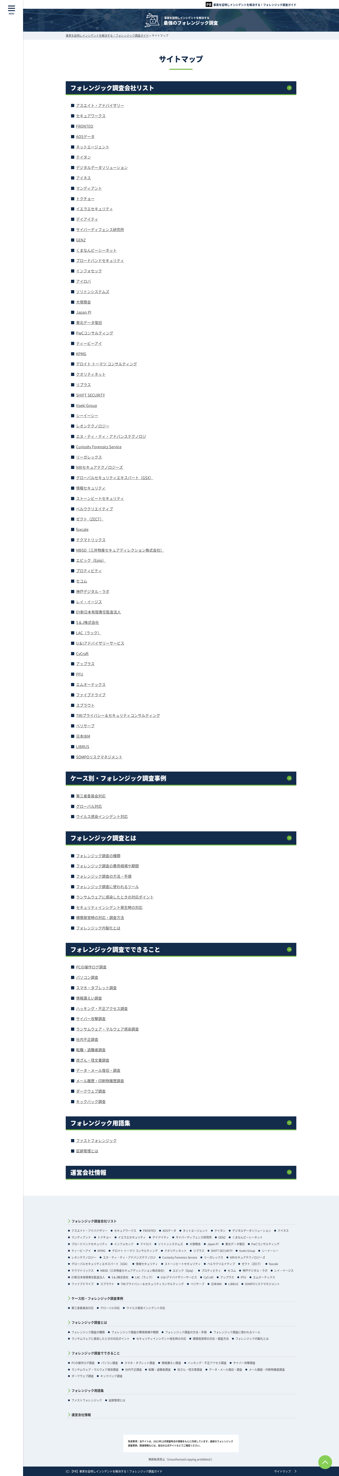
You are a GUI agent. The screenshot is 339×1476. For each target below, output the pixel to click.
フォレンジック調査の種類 (98, 855)
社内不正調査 (87, 1039)
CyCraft (82, 653)
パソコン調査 (87, 977)
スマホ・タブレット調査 (96, 987)
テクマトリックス (91, 539)
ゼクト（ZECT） (90, 519)
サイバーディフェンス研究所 (100, 229)
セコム (81, 581)
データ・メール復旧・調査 (98, 1070)
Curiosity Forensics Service (99, 446)
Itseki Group (86, 405)
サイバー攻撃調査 (91, 1018)
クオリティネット (91, 374)
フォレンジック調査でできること (115, 949)
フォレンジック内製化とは (98, 928)
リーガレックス (89, 457)
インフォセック (89, 271)
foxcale (82, 529)
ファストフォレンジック (96, 1140)
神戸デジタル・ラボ (92, 591)
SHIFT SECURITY (90, 395)
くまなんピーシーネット (96, 250)
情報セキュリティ (91, 488)
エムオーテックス (91, 684)
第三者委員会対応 (91, 796)
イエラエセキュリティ (94, 208)
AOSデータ (85, 136)
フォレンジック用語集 (100, 1123)
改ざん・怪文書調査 (92, 1060)
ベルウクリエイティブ (94, 508)
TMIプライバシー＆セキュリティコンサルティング (118, 715)
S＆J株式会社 (87, 622)
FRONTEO (84, 126)
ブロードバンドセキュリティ (100, 260)
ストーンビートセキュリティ (100, 498)
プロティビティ (89, 570)
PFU (79, 674)
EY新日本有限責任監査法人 (98, 612)
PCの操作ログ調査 (91, 967)
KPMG (81, 353)
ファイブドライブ (91, 694)
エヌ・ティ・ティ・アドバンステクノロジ (111, 436)
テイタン (83, 157)
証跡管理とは (87, 1151)
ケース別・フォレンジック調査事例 (118, 778)
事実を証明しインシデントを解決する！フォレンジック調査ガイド (254, 5)
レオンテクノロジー (92, 426)
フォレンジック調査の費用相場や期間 (107, 866)
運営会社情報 (88, 1172)
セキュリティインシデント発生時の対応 (109, 907)
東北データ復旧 (89, 322)
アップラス (85, 663)
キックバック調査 (91, 1101)
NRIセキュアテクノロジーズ (99, 467)
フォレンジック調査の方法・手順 (103, 876)
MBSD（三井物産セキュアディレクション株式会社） (120, 550)
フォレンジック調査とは (103, 838)
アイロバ (83, 281)
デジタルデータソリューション (102, 167)
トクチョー (85, 198)
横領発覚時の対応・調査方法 (100, 917)
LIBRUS (82, 746)
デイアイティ (87, 219)
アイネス (83, 177)
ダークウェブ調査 (91, 1091)
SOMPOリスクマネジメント (99, 757)
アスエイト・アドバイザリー (100, 105)
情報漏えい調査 (89, 998)
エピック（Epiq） (91, 560)
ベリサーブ (85, 725)
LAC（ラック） (88, 632)
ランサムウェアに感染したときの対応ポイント (115, 897)
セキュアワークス (91, 115)
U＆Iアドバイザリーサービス (100, 643)
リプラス (83, 384)
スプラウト (85, 705)
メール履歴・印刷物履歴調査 (100, 1080)
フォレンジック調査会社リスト (112, 88)
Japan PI (83, 312)
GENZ (81, 240)
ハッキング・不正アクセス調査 (102, 1008)
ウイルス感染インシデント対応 (102, 816)
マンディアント (89, 188)
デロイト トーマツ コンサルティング (106, 364)
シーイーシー (87, 415)
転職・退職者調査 (91, 1049)
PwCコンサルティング (94, 333)
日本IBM (83, 736)
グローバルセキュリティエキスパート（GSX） (114, 477)
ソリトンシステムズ (92, 291)
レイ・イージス (89, 601)
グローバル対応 (89, 806)
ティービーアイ (89, 343)
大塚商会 (83, 302)
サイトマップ (282, 1471)
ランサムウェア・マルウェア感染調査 (107, 1029)
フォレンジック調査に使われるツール (107, 886)
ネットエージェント (92, 147)
